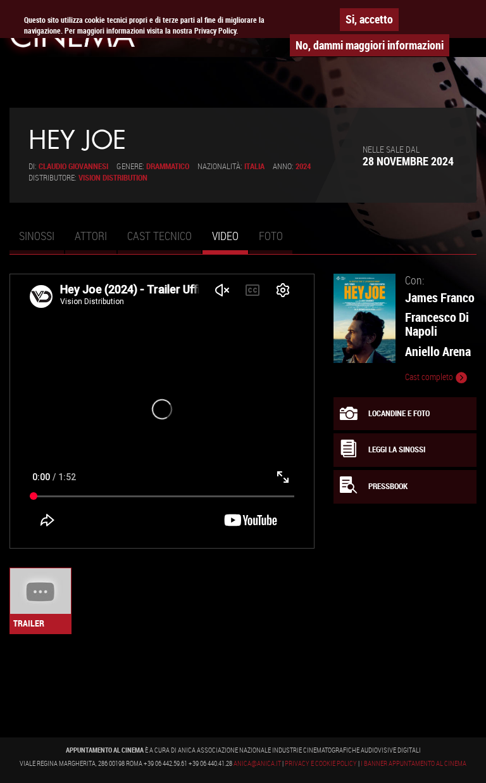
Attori (91, 235)
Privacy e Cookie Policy (321, 763)
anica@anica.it (257, 763)
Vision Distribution (112, 177)
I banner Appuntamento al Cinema (413, 763)
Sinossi (36, 235)
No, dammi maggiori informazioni (370, 45)
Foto (271, 235)
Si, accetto (369, 19)
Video (230, 241)
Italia (254, 166)
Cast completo (430, 377)
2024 (303, 166)
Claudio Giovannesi (73, 166)
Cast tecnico (159, 235)
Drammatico (167, 166)
